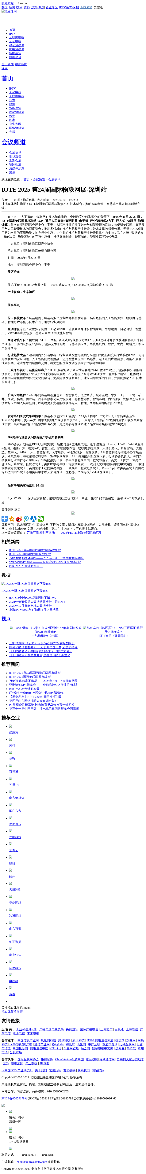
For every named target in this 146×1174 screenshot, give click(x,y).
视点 (6, 618)
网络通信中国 (39, 1048)
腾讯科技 (64, 1040)
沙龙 (12, 116)
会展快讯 (15, 152)
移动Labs (58, 1044)
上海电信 (132, 1029)
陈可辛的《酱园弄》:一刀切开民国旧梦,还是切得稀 (43, 647)
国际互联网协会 (28, 1059)
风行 (12, 745)
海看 (12, 994)
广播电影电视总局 (51, 1029)
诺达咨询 (92, 1059)
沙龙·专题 (37, 7)
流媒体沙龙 (16, 168)
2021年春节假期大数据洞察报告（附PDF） (38, 601)
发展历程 (55, 1070)
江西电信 (19, 1033)
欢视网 (131, 1040)
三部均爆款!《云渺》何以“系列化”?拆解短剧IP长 (42, 643)
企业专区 (52, 7)
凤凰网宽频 (71, 1048)
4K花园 (44, 1063)
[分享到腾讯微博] (26, 519)
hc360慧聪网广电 (20, 1044)
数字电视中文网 (102, 1048)
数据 (5, 7)
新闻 (12, 7)
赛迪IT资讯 (109, 1044)
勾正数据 (15, 941)
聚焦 (12, 172)
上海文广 (106, 1029)
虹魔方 (13, 732)
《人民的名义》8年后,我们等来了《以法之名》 (40, 651)
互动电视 (15, 41)
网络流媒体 (16, 49)
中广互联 (94, 1044)
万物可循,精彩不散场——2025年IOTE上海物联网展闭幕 (64, 532)
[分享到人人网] (33, 519)
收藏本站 (8, 3)
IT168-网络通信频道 (100, 1040)
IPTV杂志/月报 (69, 7)
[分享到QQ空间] (12, 519)
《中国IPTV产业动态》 (17, 1070)
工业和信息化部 (26, 1029)
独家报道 (15, 164)
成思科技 (15, 968)
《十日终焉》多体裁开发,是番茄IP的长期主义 (39, 655)
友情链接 (69, 1070)
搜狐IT (119, 1040)
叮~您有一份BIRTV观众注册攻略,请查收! (36, 692)
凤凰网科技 (48, 1040)
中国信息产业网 (28, 1040)
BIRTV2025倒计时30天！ (26, 566)
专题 (12, 132)
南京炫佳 (15, 955)
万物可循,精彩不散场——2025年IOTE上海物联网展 (43, 680)
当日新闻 (8, 64)
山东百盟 (15, 928)
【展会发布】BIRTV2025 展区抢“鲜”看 (35, 696)
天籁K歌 (15, 889)
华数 (12, 758)
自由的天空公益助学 (130, 1059)
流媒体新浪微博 (12, 1011)
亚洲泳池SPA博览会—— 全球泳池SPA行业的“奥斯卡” (45, 562)
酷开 (12, 876)
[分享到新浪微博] (19, 519)
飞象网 (81, 1044)
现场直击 (15, 156)
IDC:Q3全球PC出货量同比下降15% (25, 590)
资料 (27, 7)
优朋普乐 (15, 824)
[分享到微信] (41, 519)
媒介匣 (120, 1048)
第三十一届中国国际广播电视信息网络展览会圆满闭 (44, 708)
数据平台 (15, 57)
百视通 (13, 771)
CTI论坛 (55, 1048)
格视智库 (47, 1059)
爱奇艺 (13, 850)
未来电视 (33, 1033)
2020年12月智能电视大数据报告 (30, 605)
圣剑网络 (15, 902)
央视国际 (72, 1029)
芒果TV (14, 784)
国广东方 (15, 811)
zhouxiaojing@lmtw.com (32, 1161)
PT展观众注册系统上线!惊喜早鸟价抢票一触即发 (42, 704)
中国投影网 (20, 1048)
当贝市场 (16, 1052)
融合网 (85, 1048)
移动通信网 (107, 1059)
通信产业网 (42, 1044)
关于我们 (41, 1070)
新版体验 (86, 7)
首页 (12, 29)
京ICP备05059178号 (15, 1098)
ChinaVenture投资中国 (69, 1059)
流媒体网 (11, 11)
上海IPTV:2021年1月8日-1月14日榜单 (34, 609)
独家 (12, 120)
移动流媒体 (16, 45)
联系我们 (84, 1070)
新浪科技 (78, 1040)
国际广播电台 (89, 1029)
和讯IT (70, 1044)
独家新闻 (21, 64)
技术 (19, 7)
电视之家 (17, 1063)
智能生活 (15, 53)
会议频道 (14, 142)
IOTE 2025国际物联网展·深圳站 (30, 554)
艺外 (6, 1063)
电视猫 (13, 981)
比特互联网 (127, 1044)
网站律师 (98, 1070)
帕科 (12, 863)
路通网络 (15, 915)
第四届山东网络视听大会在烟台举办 (33, 700)
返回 (5, 68)
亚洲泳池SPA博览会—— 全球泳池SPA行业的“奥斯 (43, 684)
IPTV (12, 33)
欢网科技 (15, 837)
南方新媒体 (16, 797)
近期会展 (15, 160)
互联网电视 (16, 37)
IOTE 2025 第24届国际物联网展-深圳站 (35, 550)
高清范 (131, 1048)
